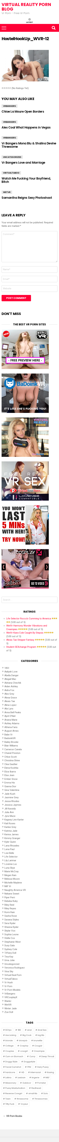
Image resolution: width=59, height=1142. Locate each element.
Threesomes (41, 1098)
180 (19, 1029)
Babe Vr (8, 734)
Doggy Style (11, 1061)
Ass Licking (10, 1035)
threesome (22, 1098)
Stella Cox (9, 938)
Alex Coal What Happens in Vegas (26, 127)
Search (53, 28)
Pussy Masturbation (15, 1088)
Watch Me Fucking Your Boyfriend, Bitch (26, 180)
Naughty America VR (15, 890)
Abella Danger (11, 675)
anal (29, 1029)
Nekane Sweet (11, 893)
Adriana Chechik (12, 682)
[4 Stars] (8, 88)
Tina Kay (8, 956)
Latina (8, 1077)
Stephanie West (12, 941)
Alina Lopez (10, 705)
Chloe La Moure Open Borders (23, 111)
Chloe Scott (10, 756)
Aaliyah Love (10, 671)
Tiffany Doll (10, 952)
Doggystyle (29, 1061)
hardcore (10, 1072)
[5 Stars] (10, 88)
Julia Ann (9, 812)
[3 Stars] (6, 88)
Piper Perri (9, 897)
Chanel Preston (12, 753)
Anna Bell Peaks (12, 712)
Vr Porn (8, 986)
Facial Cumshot (13, 1066)
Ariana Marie (10, 719)
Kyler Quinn (10, 841)
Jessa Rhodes (11, 801)
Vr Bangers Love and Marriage (23, 162)
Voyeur (24, 1103)
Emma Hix (9, 782)
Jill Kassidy (10, 808)
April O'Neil (9, 716)
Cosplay (24, 1045)
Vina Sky (8, 971)
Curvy (32, 1056)
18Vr (6, 668)
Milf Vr (7, 886)
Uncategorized (12, 157)
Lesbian (21, 1077)
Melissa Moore (12, 878)
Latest (29, 22)
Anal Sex (42, 1029)
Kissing (50, 1072)
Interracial (35, 1072)
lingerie (35, 1077)
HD (22, 1072)
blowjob (23, 1040)
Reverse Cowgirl (13, 1093)
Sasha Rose (10, 915)
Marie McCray (11, 871)
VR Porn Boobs (14, 1116)
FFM (29, 1066)
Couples (9, 1051)
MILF (47, 1077)
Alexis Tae (9, 701)
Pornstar (41, 1082)
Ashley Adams (11, 723)
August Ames (11, 730)
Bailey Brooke (11, 742)
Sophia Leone (11, 934)
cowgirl (24, 1051)
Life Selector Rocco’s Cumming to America (28, 618)
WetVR (7, 192)
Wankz (7, 1001)
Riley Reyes (10, 908)
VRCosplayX (10, 997)
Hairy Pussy (43, 1066)
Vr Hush (8, 982)
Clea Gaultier (10, 764)
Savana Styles (11, 919)
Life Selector (11, 856)
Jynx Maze (9, 816)
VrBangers (9, 106)
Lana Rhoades (11, 845)
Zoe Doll (8, 1012)
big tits (41, 1035)
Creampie (39, 1051)
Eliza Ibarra (10, 771)
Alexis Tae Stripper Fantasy (20, 639)
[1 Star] (2, 88)
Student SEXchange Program (21, 646)
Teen (8, 1098)
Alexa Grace (10, 697)
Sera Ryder (10, 923)
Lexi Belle (9, 853)
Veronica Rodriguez (14, 967)
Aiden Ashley (11, 686)
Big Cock (26, 1035)
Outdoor (26, 1082)
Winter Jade (10, 1008)
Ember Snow (10, 779)
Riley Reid (9, 904)
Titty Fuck (9, 1103)
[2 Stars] (4, 88)
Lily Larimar (10, 860)
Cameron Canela (13, 749)
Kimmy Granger (12, 838)
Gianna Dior (10, 786)
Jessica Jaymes (12, 804)
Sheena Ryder (11, 927)
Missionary (10, 1082)
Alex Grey (9, 693)
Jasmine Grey (11, 797)
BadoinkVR (10, 738)
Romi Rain (9, 912)
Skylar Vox (9, 930)
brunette (38, 1040)
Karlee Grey (10, 827)
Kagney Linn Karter (14, 819)
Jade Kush (9, 793)
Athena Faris (10, 727)
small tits (32, 1093)
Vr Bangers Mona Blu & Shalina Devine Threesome (29, 145)
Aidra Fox (9, 690)
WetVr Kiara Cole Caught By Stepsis (24, 632)
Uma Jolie (9, 960)
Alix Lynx (8, 708)
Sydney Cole (10, 949)
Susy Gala (9, 945)
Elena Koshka (11, 767)
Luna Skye (9, 867)
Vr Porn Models (12, 989)
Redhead (36, 1088)
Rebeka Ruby (11, 901)
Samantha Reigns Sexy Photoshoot (27, 198)
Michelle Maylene (13, 882)
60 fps (8, 1029)
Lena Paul (9, 849)
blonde (9, 1040)
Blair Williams (11, 745)
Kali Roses (9, 823)
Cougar (38, 1045)
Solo (45, 1093)
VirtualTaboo (11, 172)
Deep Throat (47, 1056)
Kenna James (11, 834)
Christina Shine (12, 760)
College (9, 1045)
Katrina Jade (10, 830)
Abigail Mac (10, 679)
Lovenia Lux (10, 864)
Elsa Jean (9, 775)
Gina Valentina (11, 790)
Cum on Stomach (14, 1056)
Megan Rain (10, 875)
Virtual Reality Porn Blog (26, 7)
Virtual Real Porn (13, 975)
